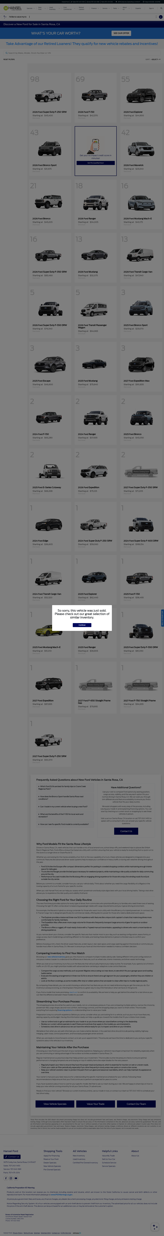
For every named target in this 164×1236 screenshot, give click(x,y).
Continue (82, 625)
